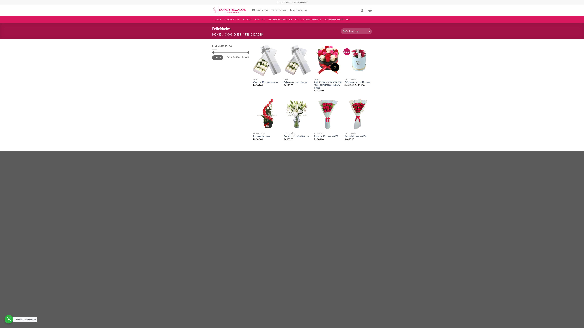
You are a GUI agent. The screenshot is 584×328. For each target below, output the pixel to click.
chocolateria (232, 19)
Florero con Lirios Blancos (296, 136)
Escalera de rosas (261, 136)
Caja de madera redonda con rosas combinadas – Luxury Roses (327, 85)
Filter (217, 57)
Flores (217, 19)
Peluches (260, 19)
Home (216, 34)
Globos (247, 19)
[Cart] (370, 10)
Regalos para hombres (308, 19)
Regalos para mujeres (280, 19)
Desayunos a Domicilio (336, 19)
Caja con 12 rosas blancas (265, 82)
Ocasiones (233, 34)
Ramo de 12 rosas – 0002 (326, 136)
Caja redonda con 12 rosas (357, 82)
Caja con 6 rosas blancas (295, 82)
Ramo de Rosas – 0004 (355, 136)
